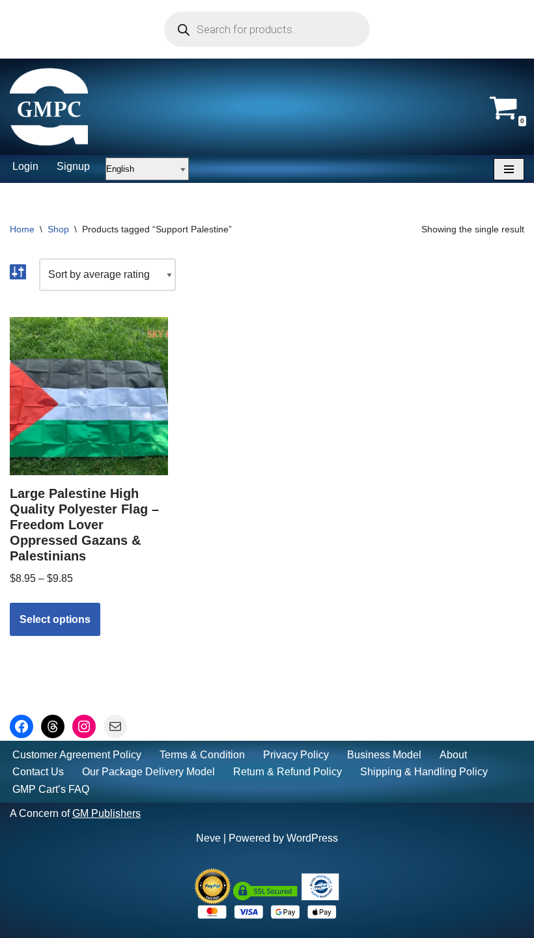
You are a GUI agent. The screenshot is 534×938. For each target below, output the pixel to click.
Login (25, 166)
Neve (208, 838)
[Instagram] (84, 726)
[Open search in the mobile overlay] (267, 29)
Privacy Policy (296, 754)
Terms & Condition (202, 754)
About (453, 754)
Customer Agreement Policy (76, 754)
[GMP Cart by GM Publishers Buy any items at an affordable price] (49, 107)
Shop (58, 229)
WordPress (312, 838)
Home (22, 229)
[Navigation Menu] (509, 169)
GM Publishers (106, 813)
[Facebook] (21, 726)
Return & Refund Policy (287, 771)
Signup (73, 166)
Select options (55, 619)
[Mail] (115, 726)
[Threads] (52, 726)
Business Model (384, 754)
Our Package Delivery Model (148, 771)
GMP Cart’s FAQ (50, 789)
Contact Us (38, 771)
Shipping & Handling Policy (424, 771)
